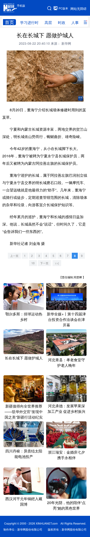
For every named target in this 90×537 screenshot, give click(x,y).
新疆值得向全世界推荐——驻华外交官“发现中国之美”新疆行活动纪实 (24, 411)
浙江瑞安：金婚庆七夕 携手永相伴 (66, 454)
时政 (61, 22)
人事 (75, 22)
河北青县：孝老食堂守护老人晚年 (66, 362)
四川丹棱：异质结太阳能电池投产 (23, 453)
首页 (9, 22)
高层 (48, 22)
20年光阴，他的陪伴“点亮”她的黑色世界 (66, 505)
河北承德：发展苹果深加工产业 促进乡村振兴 (66, 408)
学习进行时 (29, 22)
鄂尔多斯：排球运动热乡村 (23, 316)
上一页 (14, 256)
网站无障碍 (78, 8)
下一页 (44, 263)
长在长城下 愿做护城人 (24, 358)
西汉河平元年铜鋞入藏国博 (23, 501)
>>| (57, 263)
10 (33, 263)
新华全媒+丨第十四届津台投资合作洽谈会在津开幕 (66, 319)
